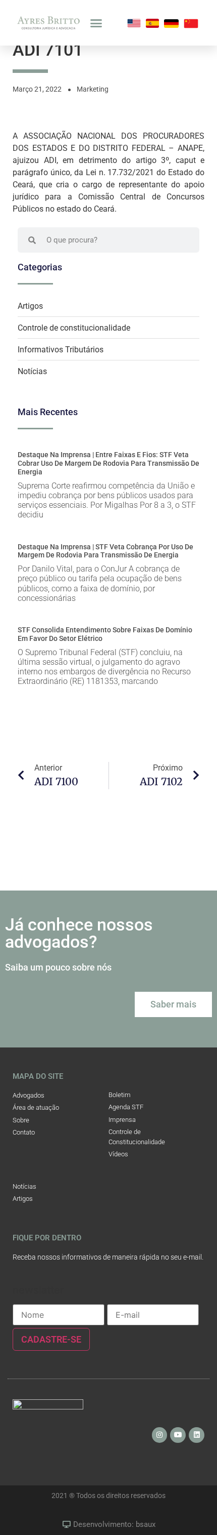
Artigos (30, 306)
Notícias (32, 371)
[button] (96, 22)
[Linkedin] (196, 1435)
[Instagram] (160, 1435)
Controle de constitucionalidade (74, 328)
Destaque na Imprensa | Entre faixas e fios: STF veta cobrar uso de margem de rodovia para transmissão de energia (108, 463)
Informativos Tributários (60, 349)
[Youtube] (178, 1435)
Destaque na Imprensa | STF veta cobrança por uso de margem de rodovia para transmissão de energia (105, 551)
